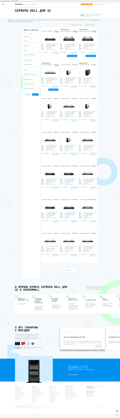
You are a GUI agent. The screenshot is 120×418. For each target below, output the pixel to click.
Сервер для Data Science (70, 398)
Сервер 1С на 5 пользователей (30, 19)
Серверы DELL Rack (35, 388)
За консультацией (72, 374)
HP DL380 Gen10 (52, 398)
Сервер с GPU (67, 397)
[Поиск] (95, 4)
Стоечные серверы (18, 388)
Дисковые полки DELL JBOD (37, 393)
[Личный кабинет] (97, 4)
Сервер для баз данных (69, 391)
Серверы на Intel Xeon (19, 393)
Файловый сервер (68, 390)
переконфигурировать (89, 15)
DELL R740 (34, 398)
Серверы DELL (34, 386)
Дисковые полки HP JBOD (54, 393)
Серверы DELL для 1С (11, 19)
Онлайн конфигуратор (19, 387)
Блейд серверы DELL (36, 391)
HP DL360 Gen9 (52, 402)
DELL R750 (34, 397)
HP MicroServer (52, 397)
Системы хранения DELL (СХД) (38, 392)
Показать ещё (69, 270)
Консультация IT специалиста (87, 4)
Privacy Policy (34, 407)
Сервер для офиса (68, 388)
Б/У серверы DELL (35, 396)
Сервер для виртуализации (70, 392)
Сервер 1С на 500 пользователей (26, 21)
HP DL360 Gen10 (52, 399)
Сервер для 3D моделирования (71, 396)
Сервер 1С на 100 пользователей (13, 21)
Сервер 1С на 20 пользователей (68, 19)
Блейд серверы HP (52, 391)
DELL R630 (34, 402)
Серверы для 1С (18, 397)
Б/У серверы (17, 398)
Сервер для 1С (68, 387)
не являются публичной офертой (26, 405)
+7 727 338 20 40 (26, 4)
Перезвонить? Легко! (90, 387)
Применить (35, 94)
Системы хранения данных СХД (21, 392)
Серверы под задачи (69, 386)
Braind (103, 406)
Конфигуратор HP (52, 387)
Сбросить (28, 94)
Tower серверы (18, 390)
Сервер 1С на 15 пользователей (55, 19)
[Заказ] (99, 4)
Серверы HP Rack (52, 388)
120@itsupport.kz (34, 4)
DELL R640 (34, 399)
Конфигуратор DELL (35, 387)
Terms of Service (41, 407)
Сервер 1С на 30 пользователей (81, 19)
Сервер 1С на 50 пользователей (94, 19)
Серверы (16, 386)
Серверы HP (51, 386)
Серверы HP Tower (52, 390)
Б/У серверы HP (52, 396)
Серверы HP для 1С (20, 19)
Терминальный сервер (69, 393)
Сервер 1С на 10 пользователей (43, 19)
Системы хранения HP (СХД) (54, 392)
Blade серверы (18, 391)
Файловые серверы (18, 396)
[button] (31, 47)
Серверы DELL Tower (36, 390)
